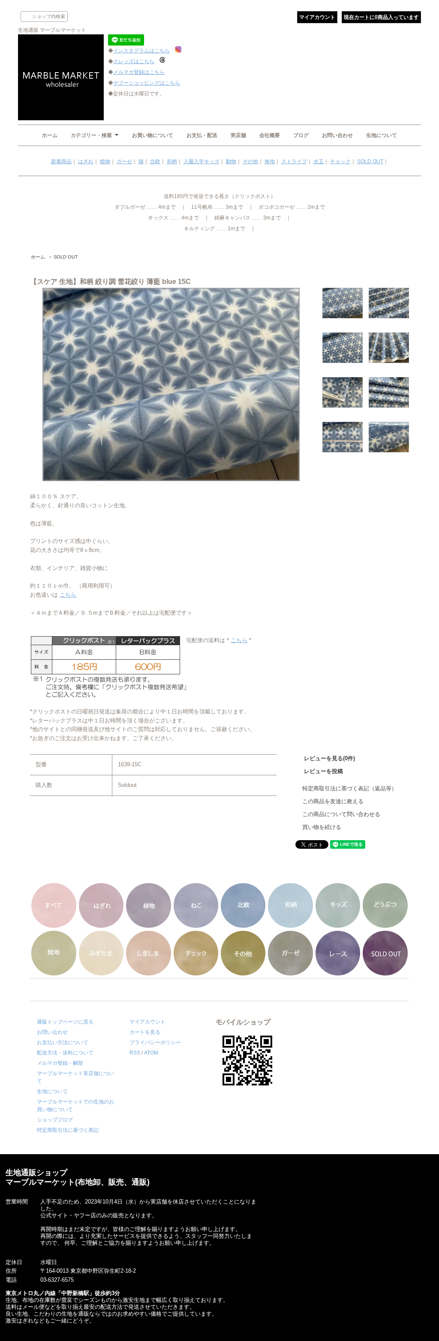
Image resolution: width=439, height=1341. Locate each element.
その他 (250, 161)
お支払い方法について (62, 1042)
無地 (270, 161)
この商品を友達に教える (333, 801)
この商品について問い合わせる (341, 814)
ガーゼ (124, 161)
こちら (68, 594)
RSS (134, 1053)
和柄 (172, 161)
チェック (340, 161)
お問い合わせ (337, 135)
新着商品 (61, 161)
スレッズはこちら (133, 61)
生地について (381, 135)
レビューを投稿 (323, 771)
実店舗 (238, 135)
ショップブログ (55, 1120)
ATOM (151, 1053)
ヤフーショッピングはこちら (146, 83)
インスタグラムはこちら (141, 51)
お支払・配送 (201, 135)
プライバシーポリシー (155, 1042)
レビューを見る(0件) (329, 758)
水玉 (318, 161)
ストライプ (294, 161)
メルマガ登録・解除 (60, 1063)
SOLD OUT (370, 161)
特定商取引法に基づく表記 (68, 1130)
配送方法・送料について (65, 1053)
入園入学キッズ (201, 161)
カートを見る (144, 1032)
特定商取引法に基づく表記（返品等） (349, 788)
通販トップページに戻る (65, 1022)
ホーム (49, 135)
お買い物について (152, 135)
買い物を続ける (321, 827)
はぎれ (85, 161)
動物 (231, 161)
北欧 (155, 161)
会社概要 (269, 135)
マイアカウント (317, 17)
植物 (105, 161)
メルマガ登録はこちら (139, 72)
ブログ (301, 135)
